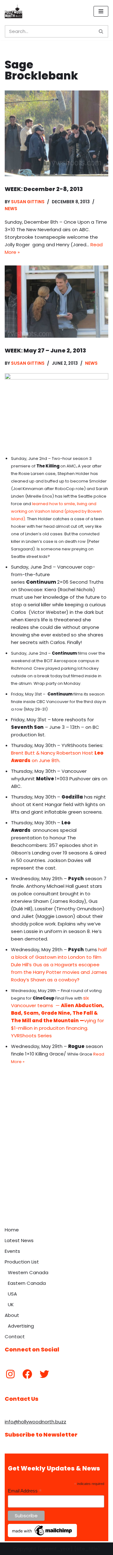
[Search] (101, 31)
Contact (15, 1336)
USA (12, 1293)
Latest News (19, 1240)
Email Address (25, 1491)
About (12, 1315)
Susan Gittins (28, 202)
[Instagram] (10, 1374)
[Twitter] (44, 1374)
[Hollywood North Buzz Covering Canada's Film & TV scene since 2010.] (13, 11)
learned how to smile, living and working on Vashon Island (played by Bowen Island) (56, 511)
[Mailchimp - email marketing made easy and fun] (42, 1535)
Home (12, 1229)
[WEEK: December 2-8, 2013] (56, 133)
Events (12, 1251)
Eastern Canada (27, 1283)
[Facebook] (27, 1374)
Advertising (21, 1326)
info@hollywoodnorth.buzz (35, 1421)
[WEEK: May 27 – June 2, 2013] (56, 301)
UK (11, 1304)
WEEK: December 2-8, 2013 (44, 189)
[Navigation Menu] (101, 11)
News (11, 209)
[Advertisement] (56, 1163)
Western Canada (28, 1272)
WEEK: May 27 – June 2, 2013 (45, 350)
